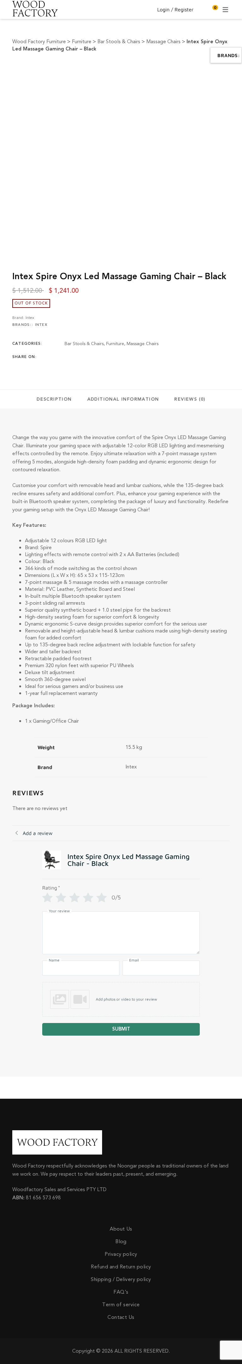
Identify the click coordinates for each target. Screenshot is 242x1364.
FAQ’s (120, 1292)
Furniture (115, 343)
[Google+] (91, 357)
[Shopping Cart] (212, 9)
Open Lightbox (147, 68)
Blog (121, 1241)
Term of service (121, 1304)
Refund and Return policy (121, 1267)
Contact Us (121, 1317)
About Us (121, 1229)
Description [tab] (54, 399)
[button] (121, 999)
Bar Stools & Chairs (84, 343)
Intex (30, 317)
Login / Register (175, 9)
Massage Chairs (142, 343)
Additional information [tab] (123, 399)
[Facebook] (66, 357)
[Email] (116, 357)
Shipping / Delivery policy (121, 1279)
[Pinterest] (103, 357)
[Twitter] (79, 357)
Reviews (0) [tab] (189, 399)
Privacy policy (121, 1254)
